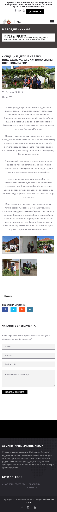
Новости (21, 36)
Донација (35, 11)
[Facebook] (15, 11)
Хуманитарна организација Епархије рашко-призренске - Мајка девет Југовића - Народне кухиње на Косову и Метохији (28, 4)
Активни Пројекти (15, 484)
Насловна (9, 36)
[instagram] (19, 11)
